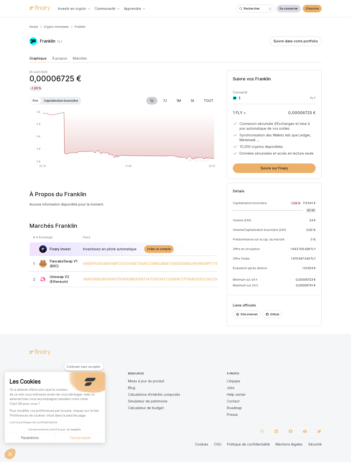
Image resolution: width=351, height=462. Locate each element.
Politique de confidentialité (248, 444)
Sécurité (315, 444)
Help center (236, 394)
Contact (233, 401)
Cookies (201, 444)
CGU (217, 444)
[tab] (38, 59)
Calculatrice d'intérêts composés (154, 394)
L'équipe (233, 381)
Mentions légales (289, 444)
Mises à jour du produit (146, 381)
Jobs (230, 388)
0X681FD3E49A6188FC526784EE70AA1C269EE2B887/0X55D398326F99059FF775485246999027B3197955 (171, 264)
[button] (10, 454)
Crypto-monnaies (56, 26)
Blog (131, 388)
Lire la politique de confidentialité (33, 422)
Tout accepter (80, 438)
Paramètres (30, 438)
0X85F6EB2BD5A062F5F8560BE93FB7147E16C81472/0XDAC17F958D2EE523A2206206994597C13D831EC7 (171, 279)
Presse (232, 414)
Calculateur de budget (146, 408)
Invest (33, 26)
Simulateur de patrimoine (147, 401)
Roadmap (234, 408)
